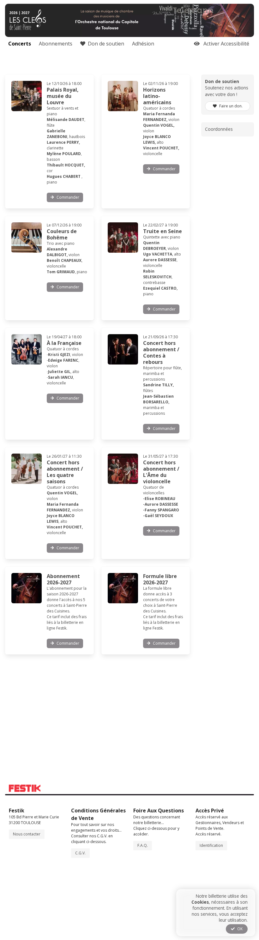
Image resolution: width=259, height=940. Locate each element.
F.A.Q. (142, 845)
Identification (211, 845)
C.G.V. (80, 853)
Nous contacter (26, 834)
